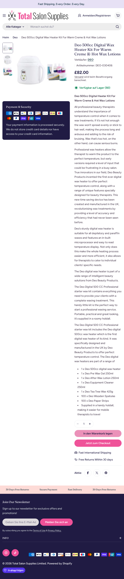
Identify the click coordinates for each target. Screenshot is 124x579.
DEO (90, 59)
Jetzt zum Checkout (97, 443)
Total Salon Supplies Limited (29, 563)
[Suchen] (117, 26)
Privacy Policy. (54, 530)
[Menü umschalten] (4, 15)
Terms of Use (39, 530)
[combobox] (62, 26)
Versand (78, 76)
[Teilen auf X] (97, 472)
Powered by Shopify (59, 563)
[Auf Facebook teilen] (87, 472)
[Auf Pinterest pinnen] (106, 472)
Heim (5, 37)
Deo (15, 37)
